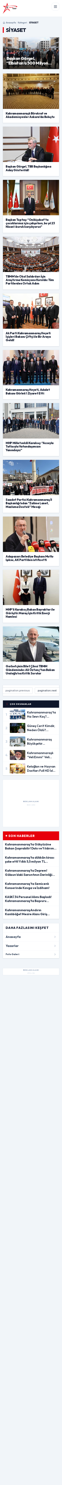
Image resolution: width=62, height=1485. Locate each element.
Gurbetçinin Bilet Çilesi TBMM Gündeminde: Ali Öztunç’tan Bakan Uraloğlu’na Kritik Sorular (30, 669)
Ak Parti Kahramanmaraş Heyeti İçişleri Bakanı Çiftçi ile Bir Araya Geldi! (28, 336)
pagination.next (47, 690)
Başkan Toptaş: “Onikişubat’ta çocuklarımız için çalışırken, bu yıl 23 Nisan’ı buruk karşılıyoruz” (30, 223)
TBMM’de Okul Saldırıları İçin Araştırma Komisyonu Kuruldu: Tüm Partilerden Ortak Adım (30, 280)
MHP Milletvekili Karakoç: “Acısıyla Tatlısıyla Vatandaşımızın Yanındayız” (30, 446)
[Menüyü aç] (55, 6)
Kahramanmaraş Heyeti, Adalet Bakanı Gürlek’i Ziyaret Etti (28, 391)
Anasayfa (11, 22)
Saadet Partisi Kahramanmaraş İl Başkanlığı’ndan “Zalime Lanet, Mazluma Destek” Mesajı (29, 503)
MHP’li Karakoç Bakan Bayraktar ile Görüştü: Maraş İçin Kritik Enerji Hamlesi (30, 613)
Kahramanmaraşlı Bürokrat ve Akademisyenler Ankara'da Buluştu (30, 115)
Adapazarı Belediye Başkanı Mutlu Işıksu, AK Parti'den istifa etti (29, 558)
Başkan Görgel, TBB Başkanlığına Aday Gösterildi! (28, 168)
